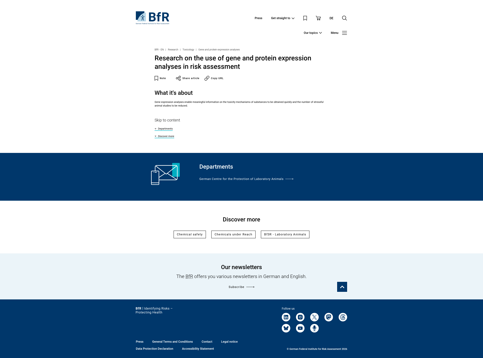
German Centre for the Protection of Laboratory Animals (241, 179)
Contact (207, 341)
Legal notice (229, 341)
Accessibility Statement (198, 348)
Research (173, 49)
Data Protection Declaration (154, 348)
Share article (190, 78)
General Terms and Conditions (172, 341)
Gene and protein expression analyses (219, 49)
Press (258, 18)
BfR (189, 276)
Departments (165, 128)
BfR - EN (159, 49)
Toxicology (188, 49)
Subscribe (236, 287)
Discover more (166, 136)
